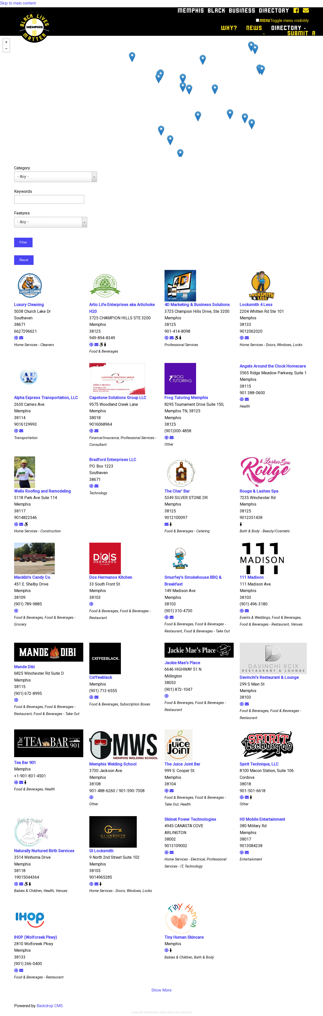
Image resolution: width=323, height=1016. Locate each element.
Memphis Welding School (113, 764)
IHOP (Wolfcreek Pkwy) (35, 937)
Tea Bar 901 (25, 762)
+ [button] (6, 42)
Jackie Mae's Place (182, 662)
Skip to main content (18, 3)
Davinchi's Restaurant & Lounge (269, 677)
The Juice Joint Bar (182, 764)
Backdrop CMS (50, 1005)
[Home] (30, 10)
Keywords (23, 191)
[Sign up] (304, 11)
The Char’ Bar (177, 491)
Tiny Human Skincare (184, 937)
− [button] (6, 48)
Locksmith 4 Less (256, 304)
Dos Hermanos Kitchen (110, 577)
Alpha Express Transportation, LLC (46, 397)
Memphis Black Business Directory (233, 11)
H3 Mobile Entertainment (262, 819)
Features (22, 213)
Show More (161, 990)
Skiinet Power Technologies (190, 819)
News (254, 28)
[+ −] (161, 96)
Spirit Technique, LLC (259, 764)
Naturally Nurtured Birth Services (44, 850)
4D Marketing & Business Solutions (197, 304)
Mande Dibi (24, 666)
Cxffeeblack (100, 677)
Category (22, 168)
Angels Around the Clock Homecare (273, 366)
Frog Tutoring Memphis (186, 397)
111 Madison (252, 577)
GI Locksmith (101, 850)
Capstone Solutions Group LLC (117, 397)
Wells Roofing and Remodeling (42, 491)
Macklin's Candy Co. (32, 577)
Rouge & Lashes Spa (259, 491)
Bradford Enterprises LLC (112, 459)
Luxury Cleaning (29, 304)
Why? (229, 28)
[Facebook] (294, 11)
